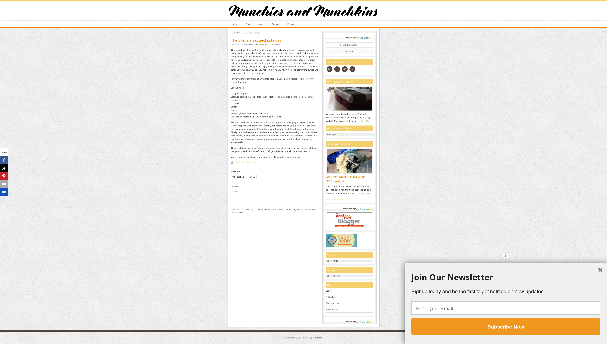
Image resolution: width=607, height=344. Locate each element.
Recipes (245, 209)
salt (232, 212)
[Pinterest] (4, 176)
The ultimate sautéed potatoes (256, 40)
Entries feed (331, 297)
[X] (4, 168)
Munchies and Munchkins (303, 12)
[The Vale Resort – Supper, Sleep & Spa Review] (349, 111)
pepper (304, 209)
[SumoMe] (4, 192)
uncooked (239, 212)
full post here (364, 193)
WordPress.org (332, 309)
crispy (273, 209)
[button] (505, 277)
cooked (267, 209)
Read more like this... (336, 199)
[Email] (4, 184)
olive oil (287, 209)
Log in (328, 291)
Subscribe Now (505, 326)
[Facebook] (4, 160)
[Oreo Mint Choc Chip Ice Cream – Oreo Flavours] (349, 173)
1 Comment (275, 44)
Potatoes (311, 209)
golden (280, 209)
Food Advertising (348, 37)
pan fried (296, 209)
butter (260, 209)
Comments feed (332, 303)
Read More (366, 121)
